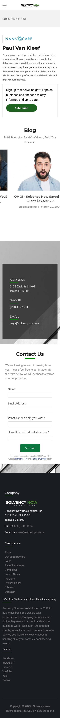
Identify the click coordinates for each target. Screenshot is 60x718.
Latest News (12, 574)
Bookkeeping (18, 206)
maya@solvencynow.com (30, 532)
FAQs (8, 561)
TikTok (6, 680)
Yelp (5, 675)
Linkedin (7, 667)
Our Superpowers (15, 556)
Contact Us (11, 569)
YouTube (7, 671)
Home (5, 18)
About (8, 552)
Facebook (8, 658)
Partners (10, 578)
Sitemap (9, 587)
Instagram (8, 662)
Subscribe (21, 108)
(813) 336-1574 (23, 526)
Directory (10, 591)
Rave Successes (14, 565)
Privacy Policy (13, 583)
